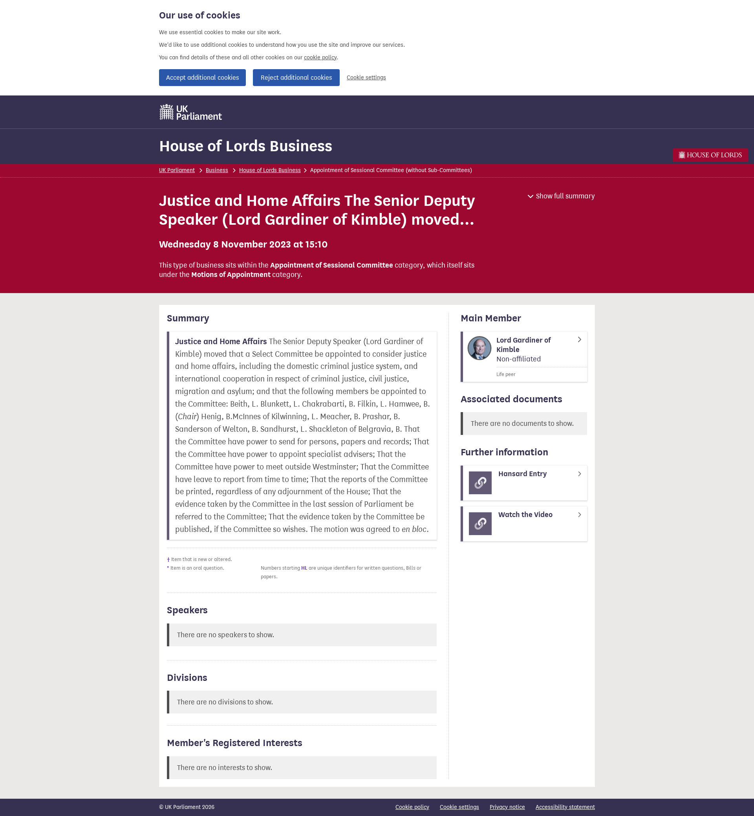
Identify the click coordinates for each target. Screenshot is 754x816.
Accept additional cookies (202, 77)
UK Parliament (177, 170)
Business (217, 170)
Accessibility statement (565, 807)
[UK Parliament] (191, 112)
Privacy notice (507, 807)
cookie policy (320, 57)
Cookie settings (366, 77)
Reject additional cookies (296, 77)
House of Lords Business (245, 146)
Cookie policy (412, 807)
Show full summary (565, 196)
